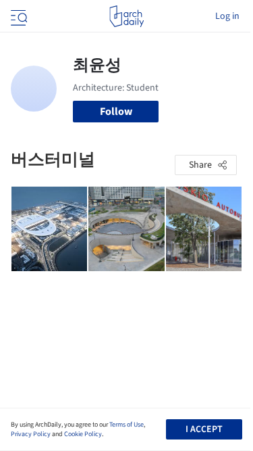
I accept (204, 429)
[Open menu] (17, 16)
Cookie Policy (83, 434)
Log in (227, 16)
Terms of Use (126, 424)
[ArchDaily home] (126, 16)
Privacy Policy (31, 434)
